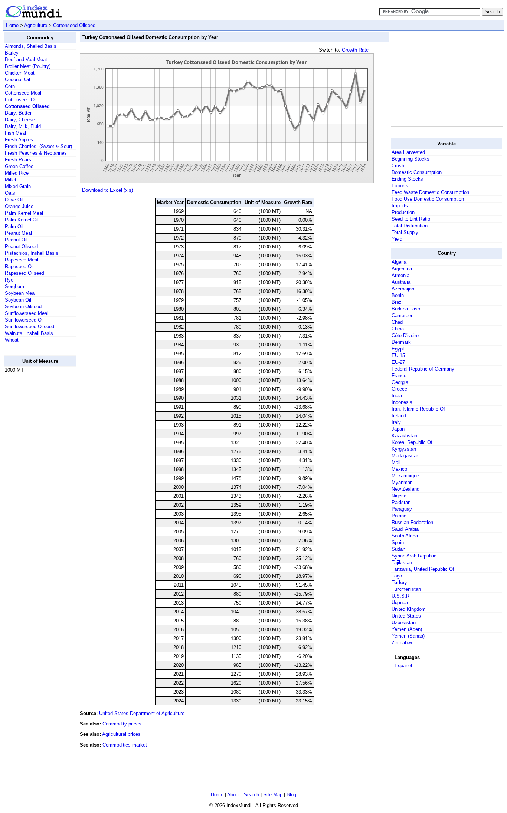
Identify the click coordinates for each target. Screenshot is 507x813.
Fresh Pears (18, 159)
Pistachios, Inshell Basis (31, 253)
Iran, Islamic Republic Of (418, 409)
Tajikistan (402, 562)
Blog (291, 794)
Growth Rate (355, 50)
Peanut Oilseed (21, 246)
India (397, 395)
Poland (399, 516)
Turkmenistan (406, 589)
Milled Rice (17, 173)
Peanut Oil (16, 240)
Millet (10, 179)
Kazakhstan (404, 435)
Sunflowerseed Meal (26, 313)
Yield (397, 239)
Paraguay (402, 509)
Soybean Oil (18, 300)
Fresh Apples (19, 139)
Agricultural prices (121, 734)
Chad (397, 322)
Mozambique (405, 475)
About (233, 794)
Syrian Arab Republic (414, 556)
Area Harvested (408, 152)
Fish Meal (15, 133)
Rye (9, 280)
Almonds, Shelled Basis (30, 46)
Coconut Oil (17, 79)
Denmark (401, 342)
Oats (10, 193)
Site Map (272, 794)
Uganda (400, 602)
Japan (398, 429)
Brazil (398, 302)
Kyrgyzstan (404, 449)
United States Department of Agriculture (141, 713)
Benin (398, 295)
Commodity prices (121, 724)
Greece (399, 389)
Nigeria (399, 495)
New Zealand (405, 489)
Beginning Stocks (410, 159)
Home (12, 25)
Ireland (399, 415)
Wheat (12, 340)
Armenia (400, 275)
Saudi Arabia (405, 529)
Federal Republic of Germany (423, 369)
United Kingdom (409, 609)
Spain (398, 542)
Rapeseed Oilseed (24, 273)
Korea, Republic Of (412, 442)
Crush (398, 165)
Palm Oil (14, 226)
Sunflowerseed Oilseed (29, 326)
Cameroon (402, 315)
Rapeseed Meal (21, 260)
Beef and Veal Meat (26, 59)
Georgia (400, 382)
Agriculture (35, 25)
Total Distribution (410, 225)
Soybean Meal (20, 293)
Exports (400, 185)
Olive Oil (14, 200)
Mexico (399, 469)
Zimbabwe (402, 642)
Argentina (402, 268)
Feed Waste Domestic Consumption (430, 192)
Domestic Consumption (417, 172)
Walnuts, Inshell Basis (29, 333)
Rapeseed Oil (19, 266)
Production (403, 212)
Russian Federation (412, 522)
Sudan (398, 549)
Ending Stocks (407, 179)
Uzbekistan (404, 622)
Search (251, 794)
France (399, 375)
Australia (401, 282)
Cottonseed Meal (23, 93)
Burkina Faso (406, 309)
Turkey (399, 582)
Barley (12, 53)
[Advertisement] (33, 490)
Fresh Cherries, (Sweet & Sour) (38, 146)
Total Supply (405, 232)
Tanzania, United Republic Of (423, 569)
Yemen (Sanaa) (408, 636)
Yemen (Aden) (407, 629)
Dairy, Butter (18, 113)
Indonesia (402, 402)
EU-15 (398, 355)
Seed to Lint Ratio (411, 219)
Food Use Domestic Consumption (428, 199)
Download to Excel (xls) (107, 190)
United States (406, 616)
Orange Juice (19, 206)
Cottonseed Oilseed (74, 25)
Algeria (399, 262)
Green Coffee (19, 166)
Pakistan (401, 502)
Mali (396, 462)
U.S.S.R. (401, 596)
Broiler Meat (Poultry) (27, 66)
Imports (400, 205)
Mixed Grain (18, 186)
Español (403, 665)
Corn (10, 86)
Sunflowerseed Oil (24, 320)
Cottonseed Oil (21, 99)
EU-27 (398, 362)
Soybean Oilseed (23, 306)
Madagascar (405, 455)
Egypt (398, 349)
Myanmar (402, 482)
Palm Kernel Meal (24, 213)
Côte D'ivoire (405, 335)
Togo (397, 576)
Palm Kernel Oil (22, 220)
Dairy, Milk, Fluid (23, 126)
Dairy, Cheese (20, 119)
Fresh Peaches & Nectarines (36, 153)
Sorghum (14, 286)
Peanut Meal (18, 233)
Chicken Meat (20, 73)
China (398, 329)
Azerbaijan (403, 289)
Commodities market (124, 745)
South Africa (405, 536)
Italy (396, 422)
